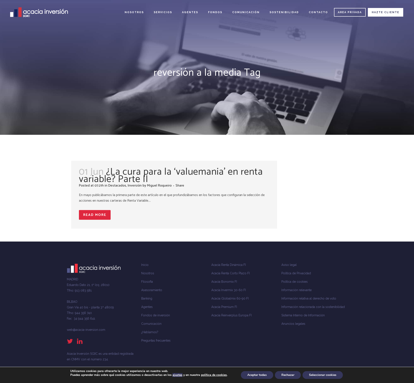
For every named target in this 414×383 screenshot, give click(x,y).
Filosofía (147, 281)
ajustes (177, 375)
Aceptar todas (257, 375)
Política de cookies (294, 281)
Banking (146, 298)
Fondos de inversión (155, 315)
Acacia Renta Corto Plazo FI (230, 273)
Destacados (117, 185)
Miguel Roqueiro (159, 185)
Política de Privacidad (296, 273)
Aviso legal (289, 265)
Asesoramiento (151, 290)
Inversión (135, 185)
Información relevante (296, 290)
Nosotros (147, 273)
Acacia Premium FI (224, 307)
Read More (94, 215)
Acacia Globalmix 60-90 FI (230, 298)
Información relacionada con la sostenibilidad (313, 307)
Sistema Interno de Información (303, 315)
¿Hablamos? (149, 332)
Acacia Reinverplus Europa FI (231, 315)
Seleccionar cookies (322, 375)
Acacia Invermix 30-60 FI (228, 290)
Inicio (145, 265)
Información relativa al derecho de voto (308, 298)
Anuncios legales (293, 323)
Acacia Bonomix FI (224, 281)
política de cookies (214, 375)
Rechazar (287, 375)
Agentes (147, 307)
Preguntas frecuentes (156, 340)
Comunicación (151, 323)
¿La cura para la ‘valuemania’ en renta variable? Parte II (171, 175)
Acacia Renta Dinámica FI (228, 265)
